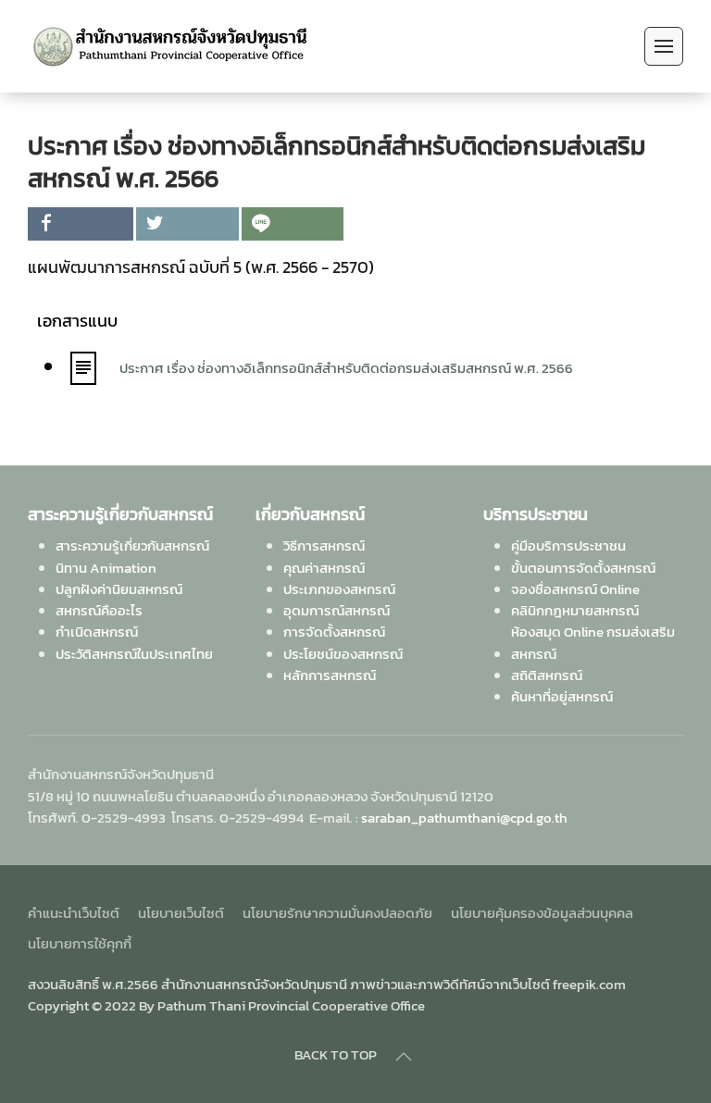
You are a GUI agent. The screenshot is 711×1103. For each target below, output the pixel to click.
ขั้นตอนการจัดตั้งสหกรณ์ (583, 567)
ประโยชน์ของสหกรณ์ (343, 653)
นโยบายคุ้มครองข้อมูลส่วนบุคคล (542, 912)
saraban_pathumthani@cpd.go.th (464, 817)
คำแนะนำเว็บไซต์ (73, 912)
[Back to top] (404, 1056)
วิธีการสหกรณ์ (324, 545)
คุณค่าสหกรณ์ (324, 567)
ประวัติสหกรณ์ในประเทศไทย (134, 653)
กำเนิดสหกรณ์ (97, 631)
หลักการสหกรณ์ (329, 675)
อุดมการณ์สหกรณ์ (336, 610)
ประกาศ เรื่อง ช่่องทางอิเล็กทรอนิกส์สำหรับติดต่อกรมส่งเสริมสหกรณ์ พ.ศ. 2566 (346, 367)
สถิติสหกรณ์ (546, 675)
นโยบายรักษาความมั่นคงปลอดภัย (337, 912)
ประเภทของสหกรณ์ (339, 589)
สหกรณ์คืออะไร (99, 610)
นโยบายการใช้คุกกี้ (79, 943)
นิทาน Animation (106, 567)
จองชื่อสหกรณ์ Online (575, 589)
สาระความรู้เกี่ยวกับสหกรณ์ (132, 545)
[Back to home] (170, 46)
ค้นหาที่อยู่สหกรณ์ (562, 696)
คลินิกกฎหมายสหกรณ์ (575, 610)
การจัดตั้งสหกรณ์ (334, 631)
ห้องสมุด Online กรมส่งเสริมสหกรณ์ (593, 642)
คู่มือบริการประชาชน (568, 545)
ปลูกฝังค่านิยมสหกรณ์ (119, 589)
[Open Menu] (663, 46)
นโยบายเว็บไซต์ (181, 912)
